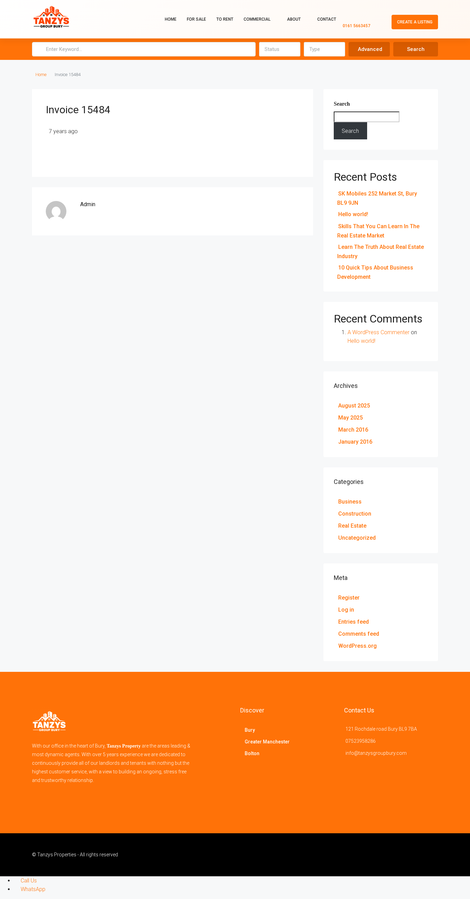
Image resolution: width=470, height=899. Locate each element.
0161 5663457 (356, 25)
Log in (346, 609)
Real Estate (352, 525)
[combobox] (279, 49)
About (294, 19)
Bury (250, 730)
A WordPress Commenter (378, 332)
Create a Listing (414, 22)
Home (171, 19)
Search (416, 49)
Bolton (252, 753)
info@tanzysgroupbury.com (376, 753)
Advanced (370, 49)
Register (349, 597)
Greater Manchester (267, 741)
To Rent (224, 19)
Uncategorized (357, 538)
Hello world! (353, 214)
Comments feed (358, 634)
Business (350, 501)
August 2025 (354, 405)
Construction (354, 513)
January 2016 (355, 441)
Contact (326, 19)
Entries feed (353, 621)
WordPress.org (357, 646)
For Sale (196, 19)
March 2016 (353, 429)
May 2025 (350, 417)
